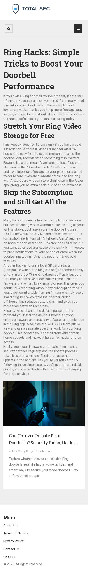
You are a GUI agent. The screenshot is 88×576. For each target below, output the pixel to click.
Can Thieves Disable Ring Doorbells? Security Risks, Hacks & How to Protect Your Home (43, 439)
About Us (10, 525)
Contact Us (11, 549)
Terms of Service (16, 533)
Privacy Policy (13, 541)
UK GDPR (9, 557)
